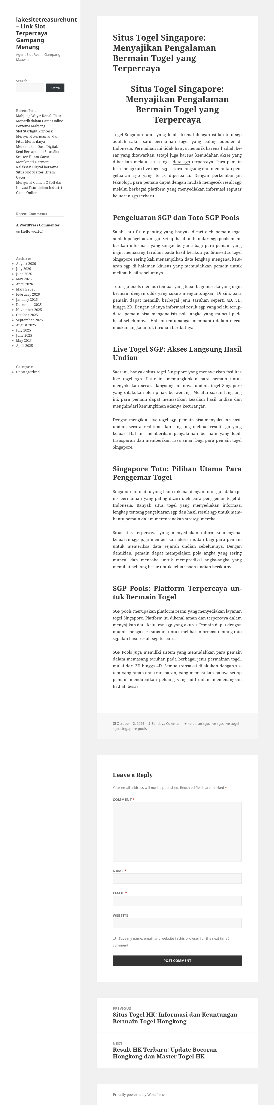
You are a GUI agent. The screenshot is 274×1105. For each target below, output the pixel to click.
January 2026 (27, 299)
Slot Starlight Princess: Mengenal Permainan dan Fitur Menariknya (37, 136)
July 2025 (23, 330)
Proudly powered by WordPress (139, 1094)
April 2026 (24, 284)
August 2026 (26, 263)
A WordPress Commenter (38, 225)
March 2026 (25, 289)
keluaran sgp (198, 723)
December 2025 (29, 304)
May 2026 (24, 279)
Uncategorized (28, 372)
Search (21, 81)
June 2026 (24, 273)
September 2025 (29, 320)
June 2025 (24, 335)
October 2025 (27, 315)
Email (120, 893)
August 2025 (26, 325)
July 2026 (23, 268)
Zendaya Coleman (166, 723)
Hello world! (32, 231)
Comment (124, 799)
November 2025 (29, 309)
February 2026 (28, 294)
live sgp (217, 723)
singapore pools (134, 728)
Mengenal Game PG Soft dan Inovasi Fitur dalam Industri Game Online (39, 187)
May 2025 (24, 340)
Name (120, 871)
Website (120, 915)
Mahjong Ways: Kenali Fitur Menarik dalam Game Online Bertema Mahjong (39, 120)
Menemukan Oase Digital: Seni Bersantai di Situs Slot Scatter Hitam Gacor (38, 151)
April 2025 (24, 345)
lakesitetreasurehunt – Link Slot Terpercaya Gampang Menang (46, 33)
